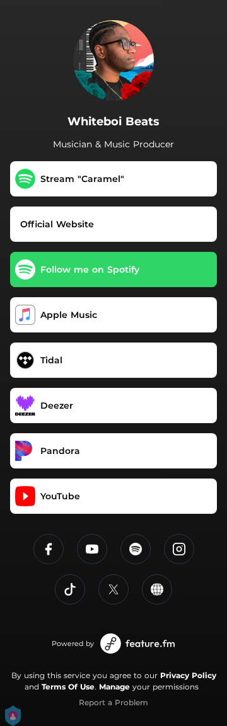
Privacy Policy (188, 675)
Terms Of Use (68, 686)
